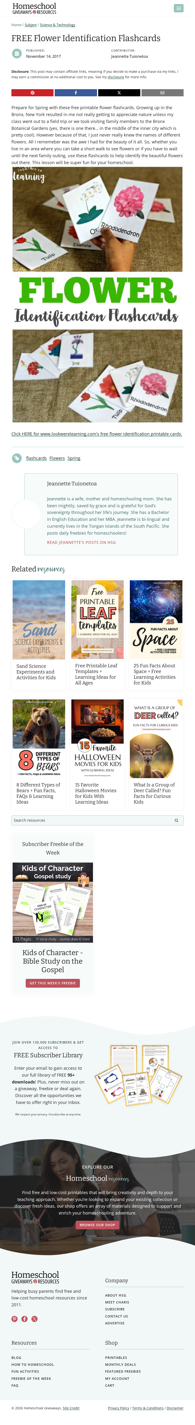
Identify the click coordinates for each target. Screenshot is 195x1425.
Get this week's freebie (53, 983)
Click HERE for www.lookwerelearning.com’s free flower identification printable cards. (96, 434)
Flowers (57, 458)
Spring (74, 458)
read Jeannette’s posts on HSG (81, 542)
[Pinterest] (32, 92)
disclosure (116, 77)
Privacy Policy (118, 1408)
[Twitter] (34, 1319)
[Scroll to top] (179, 1410)
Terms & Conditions (148, 1408)
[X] (119, 92)
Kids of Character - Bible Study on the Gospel (52, 961)
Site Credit (71, 1408)
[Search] (176, 820)
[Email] (162, 92)
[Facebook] (76, 92)
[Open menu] (179, 8)
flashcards (36, 458)
